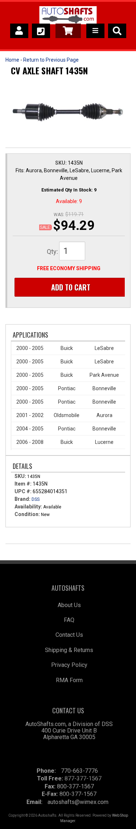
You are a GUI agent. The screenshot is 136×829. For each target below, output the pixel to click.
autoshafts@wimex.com (78, 802)
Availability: (28, 507)
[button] (117, 31)
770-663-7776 (79, 770)
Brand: (22, 499)
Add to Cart (70, 287)
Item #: (24, 484)
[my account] (19, 31)
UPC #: (24, 491)
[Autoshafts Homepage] (68, 16)
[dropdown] (95, 31)
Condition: (27, 514)
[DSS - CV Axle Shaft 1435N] (68, 112)
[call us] (41, 31)
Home (12, 60)
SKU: (61, 163)
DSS (36, 499)
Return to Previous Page (51, 60)
